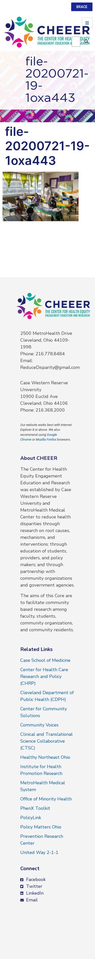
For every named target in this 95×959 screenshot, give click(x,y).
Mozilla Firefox (46, 439)
